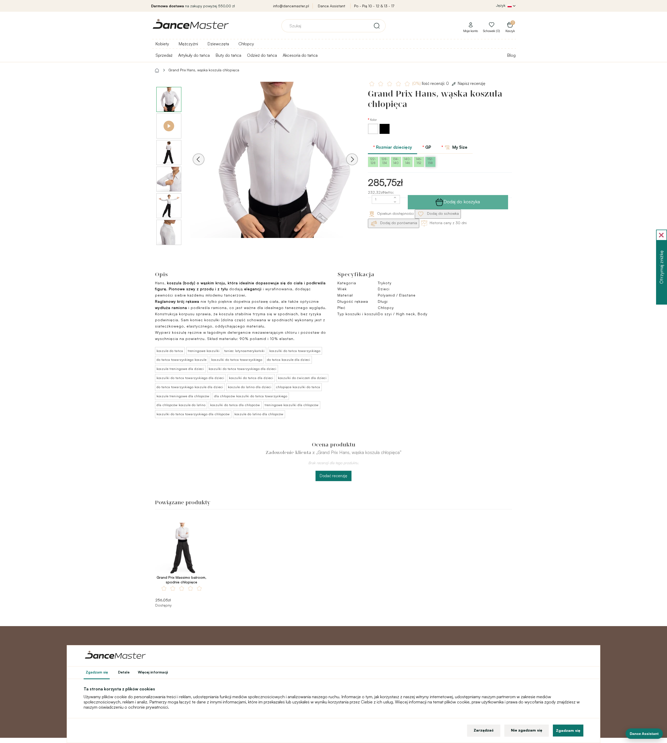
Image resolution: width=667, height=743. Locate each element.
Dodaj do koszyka (461, 201)
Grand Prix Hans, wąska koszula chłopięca (203, 70)
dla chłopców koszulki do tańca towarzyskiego (250, 396)
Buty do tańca (228, 55)
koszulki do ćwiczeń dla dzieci (302, 378)
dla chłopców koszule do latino (181, 405)
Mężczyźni (188, 43)
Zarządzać (484, 730)
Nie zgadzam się (526, 730)
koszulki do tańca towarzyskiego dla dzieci (242, 369)
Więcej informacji (153, 672)
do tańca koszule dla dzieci (288, 360)
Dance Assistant (331, 6)
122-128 (373, 161)
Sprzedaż (164, 55)
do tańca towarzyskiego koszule (182, 360)
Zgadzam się (568, 730)
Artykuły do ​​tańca (194, 55)
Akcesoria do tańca (300, 55)
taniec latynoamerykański (244, 351)
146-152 (419, 161)
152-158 (430, 161)
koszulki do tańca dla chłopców (235, 405)
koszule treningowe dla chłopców (183, 396)
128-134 (384, 161)
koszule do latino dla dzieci (249, 387)
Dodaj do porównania (398, 223)
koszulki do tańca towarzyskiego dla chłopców (193, 414)
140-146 (407, 161)
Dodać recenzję (333, 475)
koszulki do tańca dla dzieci (251, 378)
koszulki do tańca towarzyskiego (294, 351)
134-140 (396, 161)
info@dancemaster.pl (291, 6)
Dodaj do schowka (442, 213)
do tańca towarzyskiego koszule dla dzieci (190, 387)
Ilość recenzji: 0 (431, 83)
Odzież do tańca (262, 55)
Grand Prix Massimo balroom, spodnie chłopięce (181, 579)
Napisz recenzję (471, 83)
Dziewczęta (218, 43)
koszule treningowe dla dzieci (180, 369)
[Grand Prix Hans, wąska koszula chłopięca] (275, 166)
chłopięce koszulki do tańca (298, 387)
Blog (511, 55)
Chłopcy (246, 43)
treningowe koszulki (204, 351)
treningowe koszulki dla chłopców (292, 405)
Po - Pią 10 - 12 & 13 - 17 (374, 6)
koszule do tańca (170, 351)
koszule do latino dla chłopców (258, 414)
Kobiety (162, 43)
